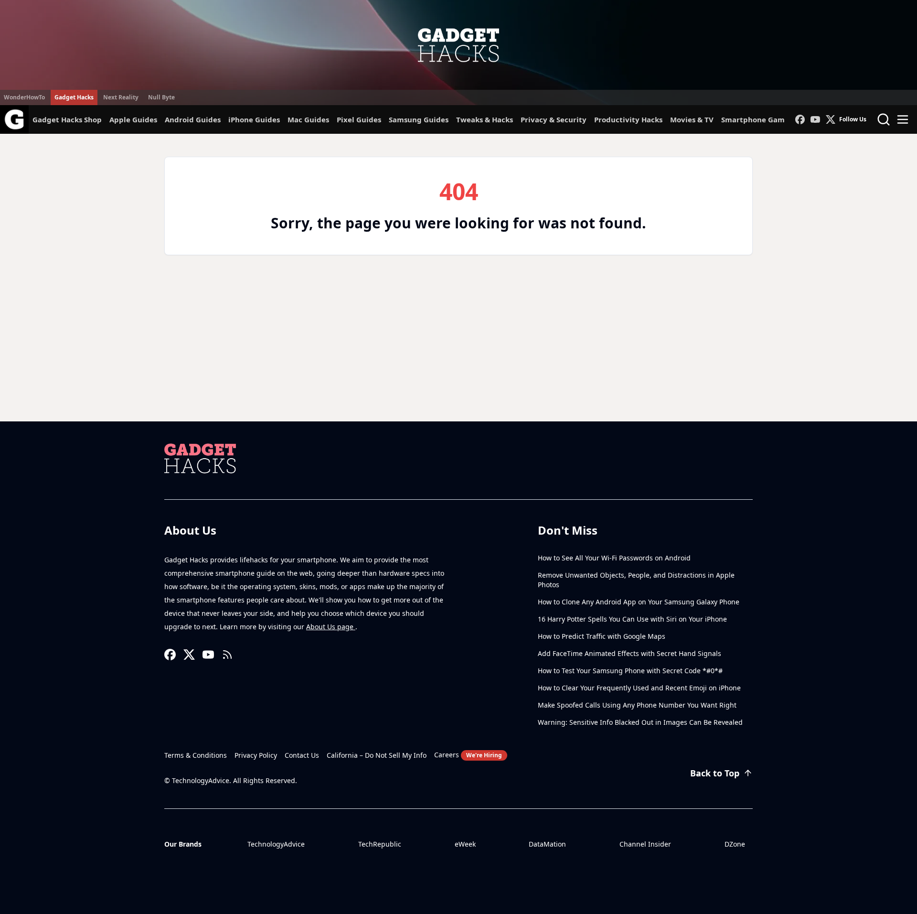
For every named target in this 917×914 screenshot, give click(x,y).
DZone (735, 844)
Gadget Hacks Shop (67, 119)
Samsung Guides (418, 119)
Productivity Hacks (628, 119)
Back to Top (714, 773)
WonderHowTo (24, 97)
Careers (468, 754)
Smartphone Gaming (759, 119)
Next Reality (121, 97)
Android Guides (193, 119)
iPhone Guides (254, 119)
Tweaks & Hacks (484, 119)
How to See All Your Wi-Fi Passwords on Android (614, 557)
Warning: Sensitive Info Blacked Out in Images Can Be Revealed (640, 722)
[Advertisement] (458, 350)
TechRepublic (379, 844)
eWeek (465, 844)
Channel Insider (645, 844)
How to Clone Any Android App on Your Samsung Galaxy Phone (638, 601)
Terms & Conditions (195, 755)
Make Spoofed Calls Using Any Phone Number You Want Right (637, 705)
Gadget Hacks (74, 97)
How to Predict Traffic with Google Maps (601, 636)
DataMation (547, 844)
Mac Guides (308, 119)
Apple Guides (133, 119)
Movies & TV (692, 119)
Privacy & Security (553, 119)
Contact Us (302, 755)
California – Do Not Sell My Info (377, 755)
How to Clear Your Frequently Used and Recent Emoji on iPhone (639, 687)
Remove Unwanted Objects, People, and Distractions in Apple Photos (636, 579)
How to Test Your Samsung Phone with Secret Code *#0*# (630, 670)
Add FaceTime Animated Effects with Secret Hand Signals (629, 653)
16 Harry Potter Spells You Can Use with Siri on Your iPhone (632, 619)
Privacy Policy (256, 755)
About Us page (330, 626)
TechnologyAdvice (276, 844)
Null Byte (161, 97)
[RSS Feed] (227, 654)
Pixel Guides (359, 119)
